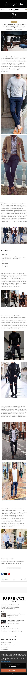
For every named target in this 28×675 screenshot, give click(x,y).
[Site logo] (14, 9)
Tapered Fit (5, 263)
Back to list (14, 579)
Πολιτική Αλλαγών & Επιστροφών (8, 644)
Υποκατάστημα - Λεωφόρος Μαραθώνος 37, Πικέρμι (12, 631)
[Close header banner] (26, 4)
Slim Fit (4, 260)
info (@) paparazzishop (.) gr (9, 608)
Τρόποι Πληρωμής (4, 649)
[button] (14, 254)
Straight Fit (5, 266)
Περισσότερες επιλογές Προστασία (12, 665)
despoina (10, 29)
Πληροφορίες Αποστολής (6, 642)
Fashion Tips (16, 16)
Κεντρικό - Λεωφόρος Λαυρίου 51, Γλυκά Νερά (10, 628)
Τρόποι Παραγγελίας (5, 647)
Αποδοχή (12, 670)
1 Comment (16, 617)
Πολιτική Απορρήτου (5, 661)
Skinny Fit (5, 254)
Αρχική (10, 16)
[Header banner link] (14, 4)
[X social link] (5, 574)
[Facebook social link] (2, 574)
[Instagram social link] (14, 637)
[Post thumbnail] (3, 615)
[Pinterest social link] (8, 574)
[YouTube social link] (16, 637)
